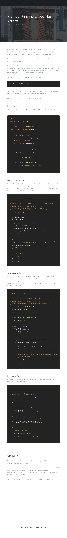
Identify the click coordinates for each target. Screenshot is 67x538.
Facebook (20, 24)
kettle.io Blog (10, 3)
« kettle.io (57, 3)
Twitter (15, 24)
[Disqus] (33, 502)
